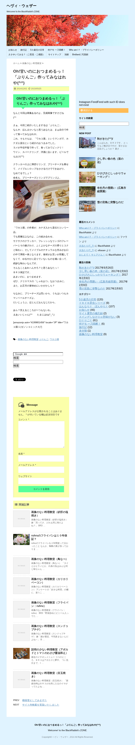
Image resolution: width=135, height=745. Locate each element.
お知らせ (12, 50)
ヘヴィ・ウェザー (22, 6)
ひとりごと (85, 320)
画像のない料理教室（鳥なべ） (49, 559)
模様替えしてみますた (34, 700)
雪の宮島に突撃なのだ (110, 202)
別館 (67, 54)
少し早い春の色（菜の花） (95, 271)
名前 (21, 453)
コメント (23, 419)
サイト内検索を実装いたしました (40, 704)
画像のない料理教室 (28, 339)
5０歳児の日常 (37, 50)
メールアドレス (27, 465)
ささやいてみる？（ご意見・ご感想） (26, 54)
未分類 (83, 330)
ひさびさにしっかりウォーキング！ (100, 274)
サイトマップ (54, 54)
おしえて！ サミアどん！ (92, 254)
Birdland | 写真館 (80, 54)
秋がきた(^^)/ (105, 138)
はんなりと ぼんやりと (93, 306)
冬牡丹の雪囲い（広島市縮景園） (99, 281)
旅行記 (23, 50)
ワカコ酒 (54, 339)
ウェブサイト (25, 476)
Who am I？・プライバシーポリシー (86, 50)
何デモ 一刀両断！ (57, 50)
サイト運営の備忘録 (91, 313)
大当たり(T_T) (86, 245)
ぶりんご (43, 339)
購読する (88, 110)
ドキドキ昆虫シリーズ (92, 303)
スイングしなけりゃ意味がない (97, 316)
